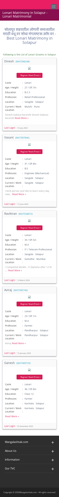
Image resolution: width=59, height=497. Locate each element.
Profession (11, 97)
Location (9, 101)
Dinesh (17, 61)
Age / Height (12, 87)
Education (10, 92)
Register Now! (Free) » (30, 75)
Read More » (22, 118)
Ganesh (17, 363)
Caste (8, 82)
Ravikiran (18, 214)
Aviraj (16, 290)
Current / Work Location (13, 108)
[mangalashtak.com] (18, 3)
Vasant (16, 137)
